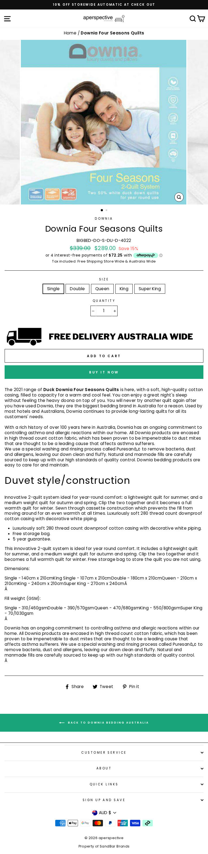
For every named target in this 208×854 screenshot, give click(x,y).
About (104, 768)
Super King (150, 289)
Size (104, 279)
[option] (104, 5)
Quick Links (104, 784)
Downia (104, 218)
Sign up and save (104, 800)
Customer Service (103, 752)
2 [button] (107, 210)
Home (71, 33)
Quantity (104, 301)
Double (77, 289)
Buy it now (104, 372)
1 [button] (102, 210)
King (124, 289)
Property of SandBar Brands (104, 846)
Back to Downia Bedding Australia (108, 723)
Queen (102, 289)
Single (53, 289)
